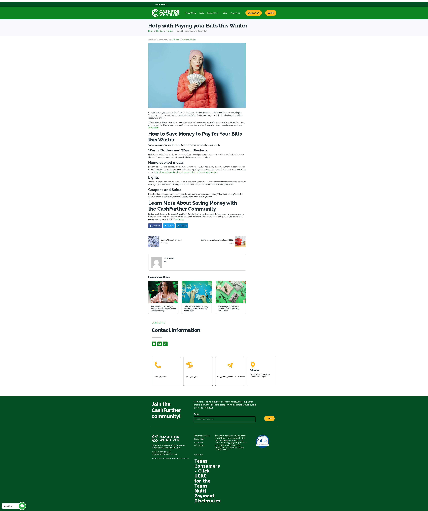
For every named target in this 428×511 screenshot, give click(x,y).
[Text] (189, 365)
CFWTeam (175, 40)
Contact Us (235, 13)
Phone (158, 371)
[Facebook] (154, 344)
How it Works (190, 13)
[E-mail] (230, 365)
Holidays (186, 40)
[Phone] (158, 365)
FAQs (201, 13)
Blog (225, 13)
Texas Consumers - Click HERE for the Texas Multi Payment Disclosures (207, 481)
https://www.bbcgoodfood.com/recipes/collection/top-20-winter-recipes (186, 172)
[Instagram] (165, 344)
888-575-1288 (161, 377)
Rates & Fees (212, 13)
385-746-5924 (192, 377)
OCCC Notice (199, 445)
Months (193, 40)
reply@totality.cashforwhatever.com (231, 377)
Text (188, 371)
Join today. (179, 219)
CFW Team (169, 258)
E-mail (229, 371)
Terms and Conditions (202, 436)
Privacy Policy (199, 439)
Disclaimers (198, 442)
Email (196, 414)
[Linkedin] (159, 344)
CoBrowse (198, 455)
